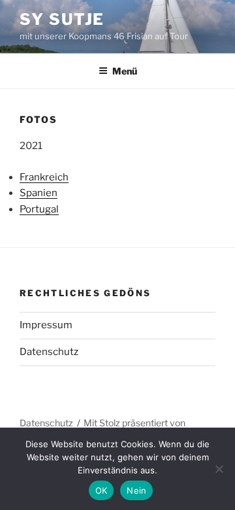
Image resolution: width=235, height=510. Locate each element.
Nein (136, 490)
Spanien (38, 193)
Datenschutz (49, 352)
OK (101, 490)
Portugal (39, 209)
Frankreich (44, 177)
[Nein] (218, 468)
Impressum (46, 325)
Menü (124, 70)
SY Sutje (62, 19)
